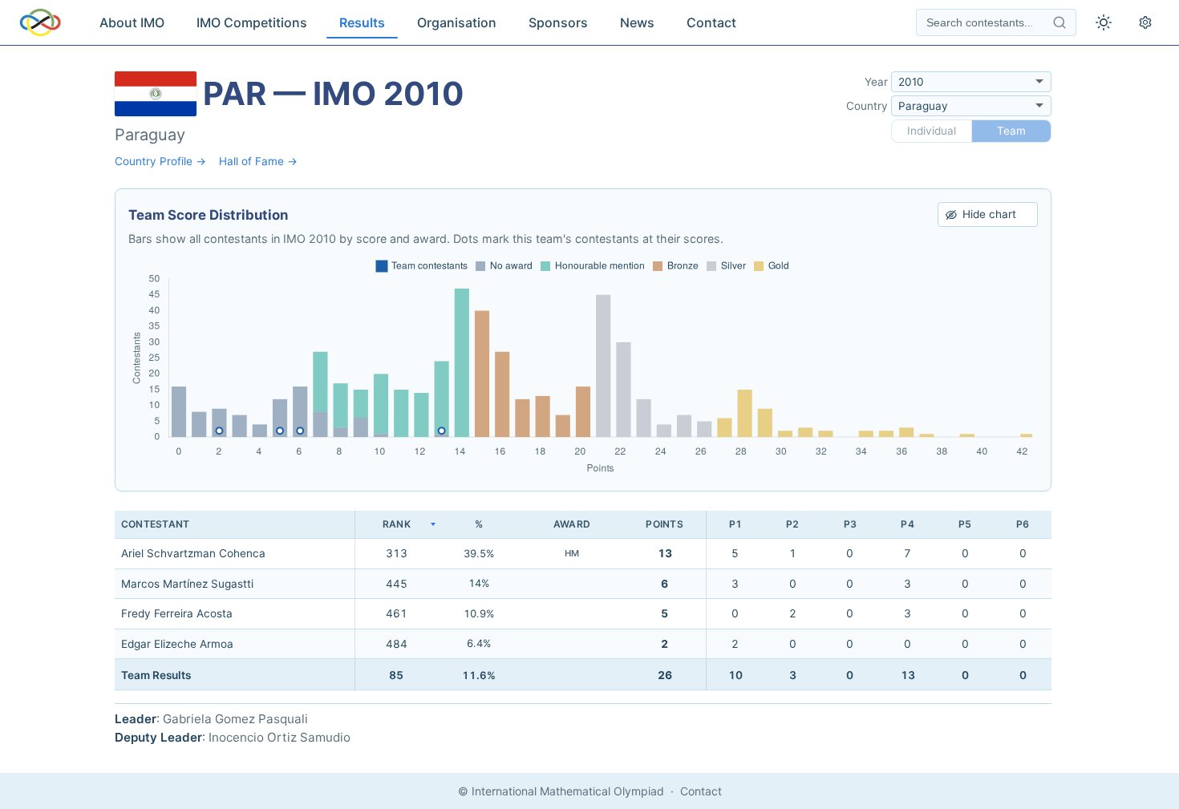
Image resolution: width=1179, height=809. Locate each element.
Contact (711, 22)
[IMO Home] (40, 22)
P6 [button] (1022, 524)
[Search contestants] (1059, 22)
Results (362, 22)
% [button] (479, 524)
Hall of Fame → (258, 161)
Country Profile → (160, 161)
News (637, 22)
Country (867, 105)
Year (876, 81)
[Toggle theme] (1103, 22)
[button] (396, 525)
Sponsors (558, 22)
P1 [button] (735, 524)
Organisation (456, 22)
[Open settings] (1145, 22)
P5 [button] (964, 524)
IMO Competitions (251, 22)
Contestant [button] (155, 524)
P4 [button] (907, 524)
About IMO (131, 22)
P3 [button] (850, 524)
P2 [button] (792, 524)
